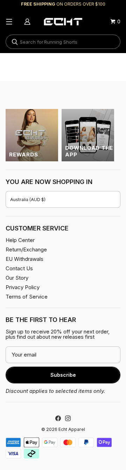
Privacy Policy (23, 287)
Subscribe (63, 375)
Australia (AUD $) (28, 199)
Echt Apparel (71, 429)
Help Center (20, 240)
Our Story (17, 277)
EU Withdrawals (24, 259)
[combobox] (63, 42)
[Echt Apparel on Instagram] (68, 418)
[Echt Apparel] (63, 21)
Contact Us (19, 268)
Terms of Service (27, 296)
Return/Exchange (26, 249)
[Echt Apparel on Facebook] (58, 418)
